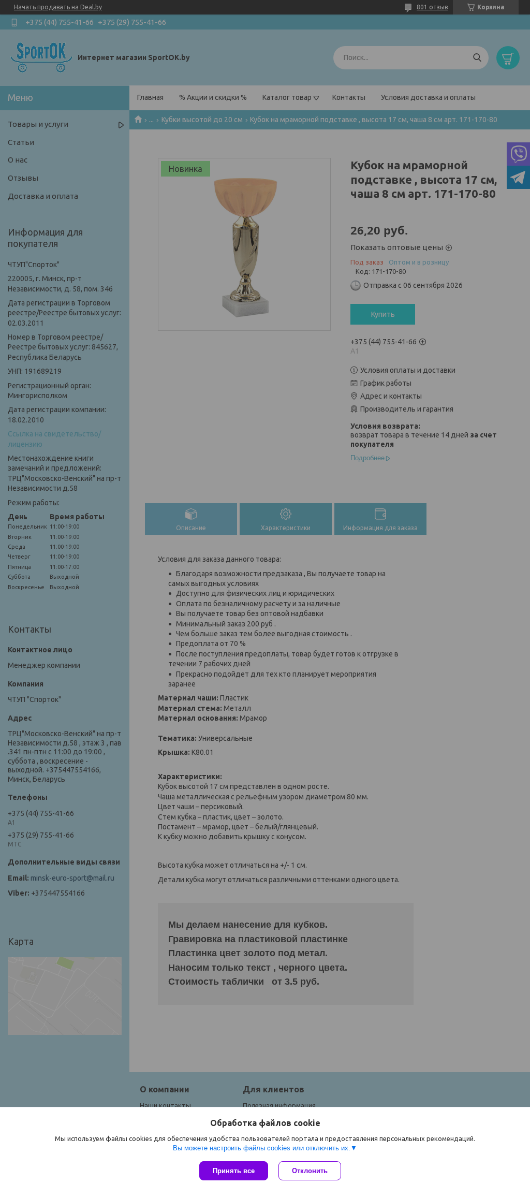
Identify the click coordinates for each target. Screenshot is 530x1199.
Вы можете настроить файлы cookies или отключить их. (261, 1148)
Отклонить (310, 1171)
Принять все (234, 1171)
